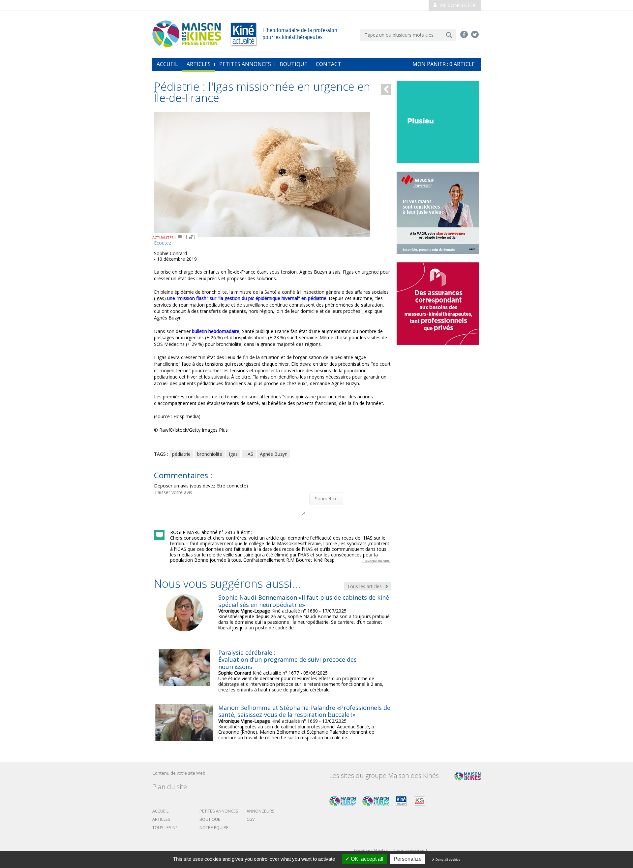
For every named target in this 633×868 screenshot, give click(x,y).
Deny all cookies (447, 859)
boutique (209, 819)
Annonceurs (261, 811)
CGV (251, 819)
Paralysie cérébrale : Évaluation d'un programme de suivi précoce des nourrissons (287, 660)
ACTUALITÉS (163, 237)
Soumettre (326, 498)
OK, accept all (366, 859)
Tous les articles (365, 586)
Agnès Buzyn (273, 454)
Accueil (160, 811)
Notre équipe (213, 827)
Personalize (408, 859)
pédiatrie (181, 454)
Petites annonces (245, 64)
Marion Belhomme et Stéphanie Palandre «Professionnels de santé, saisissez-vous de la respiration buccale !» (304, 711)
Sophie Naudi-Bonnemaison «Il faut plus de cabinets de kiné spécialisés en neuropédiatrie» (303, 601)
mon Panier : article (443, 64)
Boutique (293, 64)
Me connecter (457, 5)
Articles (199, 64)
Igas (233, 454)
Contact (328, 64)
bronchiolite (209, 454)
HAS (248, 454)
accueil (167, 64)
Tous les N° (164, 827)
